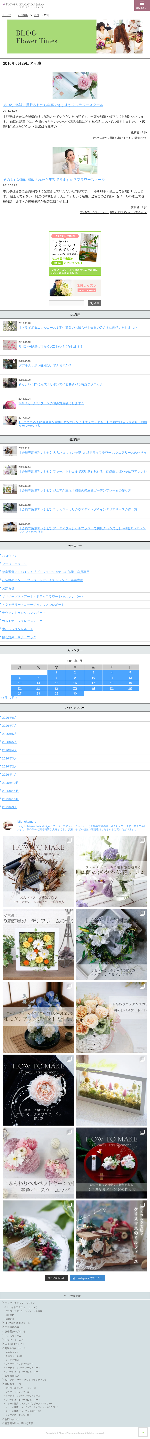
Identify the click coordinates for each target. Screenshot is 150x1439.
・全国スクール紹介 (13, 1355)
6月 (36, 15)
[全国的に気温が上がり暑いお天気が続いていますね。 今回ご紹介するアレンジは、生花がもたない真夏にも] (111, 871)
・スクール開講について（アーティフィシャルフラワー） (31, 1407)
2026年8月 (9, 717)
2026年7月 (9, 725)
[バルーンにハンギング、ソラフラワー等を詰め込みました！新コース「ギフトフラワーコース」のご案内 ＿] (38, 1235)
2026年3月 (9, 758)
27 (19, 693)
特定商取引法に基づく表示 (19, 1423)
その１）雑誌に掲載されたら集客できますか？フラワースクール (54, 179)
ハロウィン (10, 555)
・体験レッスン (11, 1352)
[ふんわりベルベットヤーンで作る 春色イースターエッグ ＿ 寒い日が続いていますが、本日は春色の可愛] (38, 1163)
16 (75, 682)
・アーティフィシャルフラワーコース (22, 1367)
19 (130, 682)
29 (56, 693)
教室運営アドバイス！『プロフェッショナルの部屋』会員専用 (45, 572)
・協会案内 (9, 1314)
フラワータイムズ (14, 1339)
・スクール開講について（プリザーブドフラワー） (28, 1403)
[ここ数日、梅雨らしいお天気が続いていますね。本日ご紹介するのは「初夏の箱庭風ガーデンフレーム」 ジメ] (38, 944)
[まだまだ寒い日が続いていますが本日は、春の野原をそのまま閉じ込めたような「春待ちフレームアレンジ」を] (111, 1090)
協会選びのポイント (15, 1331)
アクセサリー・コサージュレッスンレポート (33, 604)
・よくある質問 (11, 1359)
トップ (6, 15)
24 (93, 688)
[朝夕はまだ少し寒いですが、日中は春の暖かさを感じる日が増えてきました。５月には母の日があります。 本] (111, 1017)
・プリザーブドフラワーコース (19, 1363)
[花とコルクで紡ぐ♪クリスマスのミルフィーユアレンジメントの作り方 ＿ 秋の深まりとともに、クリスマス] (111, 1235)
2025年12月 (10, 782)
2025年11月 (10, 791)
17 (93, 682)
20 (19, 688)
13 (19, 682)
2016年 (23, 15)
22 (56, 688)
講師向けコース (13, 1384)
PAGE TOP (75, 1295)
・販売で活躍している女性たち (19, 1414)
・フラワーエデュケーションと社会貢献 (23, 1310)
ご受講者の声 (12, 1327)
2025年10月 (10, 799)
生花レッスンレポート (17, 629)
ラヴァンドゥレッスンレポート (24, 612)
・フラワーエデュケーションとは (20, 1387)
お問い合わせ (12, 1419)
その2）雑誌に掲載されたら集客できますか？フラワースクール (53, 104)
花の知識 (85, 212)
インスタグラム (13, 1335)
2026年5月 (9, 742)
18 (111, 682)
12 (130, 677)
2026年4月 (9, 750)
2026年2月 (9, 766)
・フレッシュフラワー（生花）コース (22, 1371)
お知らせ (8, 588)
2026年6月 (9, 733)
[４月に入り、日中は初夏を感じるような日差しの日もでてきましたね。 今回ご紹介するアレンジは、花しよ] (38, 1017)
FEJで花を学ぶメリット (17, 1323)
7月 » (13, 697)
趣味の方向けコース (15, 1348)
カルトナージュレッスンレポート (25, 620)
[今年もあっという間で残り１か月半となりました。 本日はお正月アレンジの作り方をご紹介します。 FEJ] (111, 1163)
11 (111, 677)
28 (38, 693)
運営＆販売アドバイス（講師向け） (128, 137)
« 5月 (3, 697)
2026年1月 (9, 774)
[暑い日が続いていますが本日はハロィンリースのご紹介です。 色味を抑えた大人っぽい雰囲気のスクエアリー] (38, 871)
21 (38, 688)
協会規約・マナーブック (19, 637)
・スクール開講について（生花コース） (23, 1410)
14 (38, 682)
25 (111, 688)
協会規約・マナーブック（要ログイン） (26, 1379)
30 (75, 693)
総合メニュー (142, 7)
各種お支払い (12, 1375)
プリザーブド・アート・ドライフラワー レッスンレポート (43, 596)
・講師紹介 (9, 1318)
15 (56, 682)
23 (75, 688)
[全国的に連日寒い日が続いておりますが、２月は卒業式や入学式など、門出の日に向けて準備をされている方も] (38, 1090)
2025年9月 (9, 807)
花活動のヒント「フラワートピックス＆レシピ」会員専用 (42, 580)
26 (130, 688)
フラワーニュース (99, 137)
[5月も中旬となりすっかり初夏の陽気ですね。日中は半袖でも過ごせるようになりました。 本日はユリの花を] (111, 944)
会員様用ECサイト (15, 1344)
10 (93, 677)
